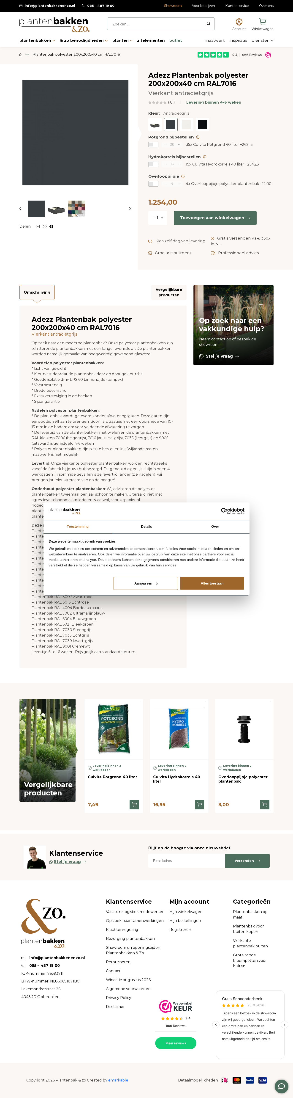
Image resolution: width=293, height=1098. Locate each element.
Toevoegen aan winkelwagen (212, 217)
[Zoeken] (208, 23)
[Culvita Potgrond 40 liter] (114, 729)
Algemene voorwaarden (128, 989)
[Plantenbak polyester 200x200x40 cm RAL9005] (202, 124)
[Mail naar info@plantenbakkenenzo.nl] (38, 226)
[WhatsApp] (45, 226)
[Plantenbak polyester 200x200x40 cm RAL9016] (186, 124)
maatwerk (215, 40)
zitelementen (151, 40)
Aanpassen (143, 583)
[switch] (153, 144)
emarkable (118, 1080)
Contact (113, 971)
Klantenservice (237, 6)
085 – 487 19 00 (100, 6)
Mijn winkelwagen (186, 912)
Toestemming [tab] (78, 526)
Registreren (180, 929)
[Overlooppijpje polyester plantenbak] (244, 729)
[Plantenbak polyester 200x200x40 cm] (155, 124)
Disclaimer (115, 1006)
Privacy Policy (118, 998)
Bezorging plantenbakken (130, 938)
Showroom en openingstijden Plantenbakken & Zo (133, 950)
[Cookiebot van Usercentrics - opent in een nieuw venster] (224, 511)
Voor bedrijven (203, 6)
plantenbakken (35, 40)
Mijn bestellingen (185, 921)
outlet (175, 40)
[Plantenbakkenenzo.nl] (54, 24)
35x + (219, 144)
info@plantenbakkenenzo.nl (50, 6)
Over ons (266, 6)
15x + (222, 164)
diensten (261, 40)
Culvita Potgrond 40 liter (112, 777)
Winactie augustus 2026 (128, 980)
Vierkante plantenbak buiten (250, 943)
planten (121, 40)
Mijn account (189, 902)
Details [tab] (146, 526)
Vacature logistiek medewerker (135, 912)
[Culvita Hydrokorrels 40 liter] (179, 729)
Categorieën (252, 902)
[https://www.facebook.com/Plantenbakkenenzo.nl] (51, 226)
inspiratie (238, 40)
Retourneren (118, 962)
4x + (228, 184)
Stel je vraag (219, 356)
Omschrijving (37, 292)
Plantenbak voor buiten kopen (248, 929)
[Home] (20, 54)
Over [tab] (215, 526)
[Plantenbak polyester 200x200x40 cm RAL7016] (75, 132)
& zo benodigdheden (82, 40)
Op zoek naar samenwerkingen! (135, 921)
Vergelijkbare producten (169, 292)
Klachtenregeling (122, 929)
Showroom (173, 6)
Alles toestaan (212, 583)
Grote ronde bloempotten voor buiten (250, 960)
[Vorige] (20, 208)
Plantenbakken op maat (250, 914)
